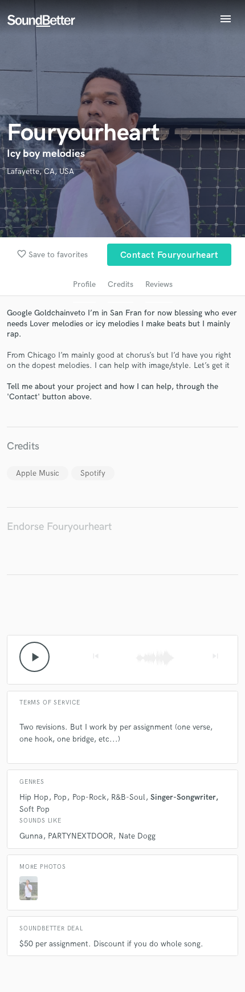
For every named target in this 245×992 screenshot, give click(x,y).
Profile (84, 284)
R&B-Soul (128, 797)
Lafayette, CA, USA (40, 171)
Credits (120, 284)
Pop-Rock (89, 797)
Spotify (92, 473)
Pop (60, 797)
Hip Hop (33, 797)
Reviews (159, 284)
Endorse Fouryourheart (59, 526)
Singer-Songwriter (182, 797)
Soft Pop (34, 809)
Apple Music (37, 473)
